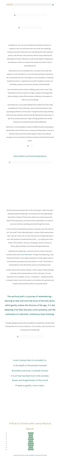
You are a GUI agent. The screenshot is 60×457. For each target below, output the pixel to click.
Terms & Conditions (26, 455)
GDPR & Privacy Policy (34, 455)
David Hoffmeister (26, 255)
